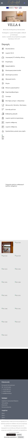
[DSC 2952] (20, 300)
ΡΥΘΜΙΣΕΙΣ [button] (20, 437)
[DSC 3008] (20, 274)
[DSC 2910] (7, 340)
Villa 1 (3, 413)
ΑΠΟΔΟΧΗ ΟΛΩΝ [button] (11, 434)
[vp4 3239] (20, 260)
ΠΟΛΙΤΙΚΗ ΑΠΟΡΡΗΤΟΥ (10, 437)
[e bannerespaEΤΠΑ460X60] (14, 8)
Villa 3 (3, 417)
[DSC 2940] (7, 326)
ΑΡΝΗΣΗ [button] (19, 434)
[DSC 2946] (7, 313)
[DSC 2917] (20, 326)
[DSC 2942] (20, 313)
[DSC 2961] (7, 300)
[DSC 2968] (20, 287)
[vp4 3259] (7, 247)
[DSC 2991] (7, 287)
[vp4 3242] (7, 260)
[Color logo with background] (13, 3)
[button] (25, 3)
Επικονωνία (4, 405)
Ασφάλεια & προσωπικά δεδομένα (10, 401)
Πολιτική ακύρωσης (6, 407)
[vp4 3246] (20, 247)
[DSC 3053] (7, 274)
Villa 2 (3, 415)
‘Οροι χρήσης (5, 403)
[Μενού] (2, 3)
